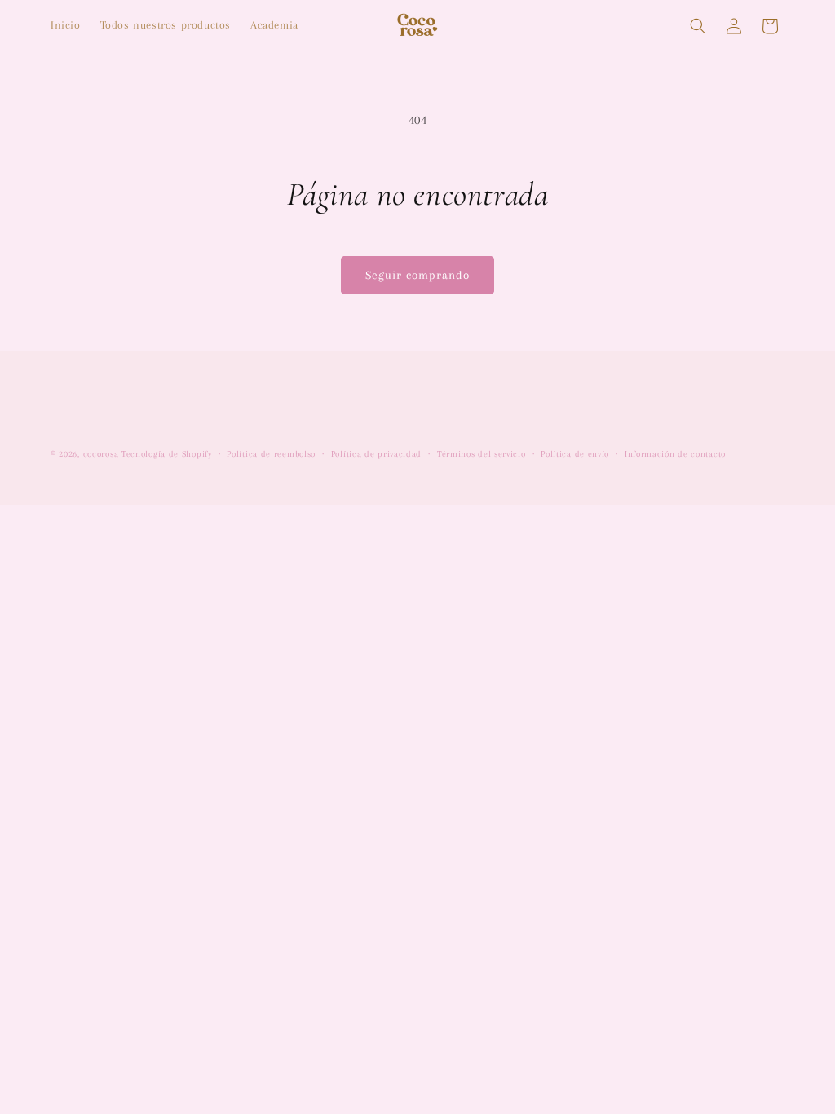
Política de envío (575, 454)
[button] (698, 26)
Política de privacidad (376, 454)
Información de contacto (675, 454)
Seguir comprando (417, 274)
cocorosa (101, 454)
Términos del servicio (481, 454)
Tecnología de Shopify (166, 454)
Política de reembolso (271, 454)
